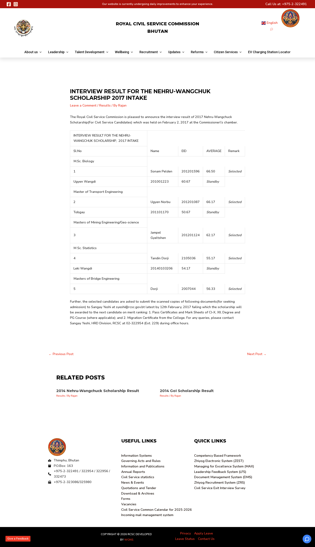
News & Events (132, 482)
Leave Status (185, 539)
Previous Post (60, 354)
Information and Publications (142, 466)
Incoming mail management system (147, 515)
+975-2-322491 (294, 4)
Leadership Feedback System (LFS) (220, 472)
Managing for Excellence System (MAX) (224, 466)
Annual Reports (133, 472)
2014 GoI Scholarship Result (187, 391)
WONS (128, 540)
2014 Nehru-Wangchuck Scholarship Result (97, 391)
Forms (125, 499)
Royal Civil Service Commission (157, 23)
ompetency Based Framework (217, 455)
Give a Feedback (18, 538)
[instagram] (15, 4)
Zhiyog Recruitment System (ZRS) (219, 482)
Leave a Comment (83, 105)
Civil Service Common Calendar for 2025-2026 (156, 509)
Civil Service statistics (137, 477)
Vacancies (128, 504)
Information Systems (136, 455)
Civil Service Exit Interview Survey (219, 488)
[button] (33, 52)
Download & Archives (137, 493)
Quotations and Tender (138, 488)
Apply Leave (203, 533)
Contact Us (206, 539)
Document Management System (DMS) (223, 477)
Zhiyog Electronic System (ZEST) (219, 461)
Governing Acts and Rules (141, 461)
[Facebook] (8, 4)
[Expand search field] (271, 29)
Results (105, 105)
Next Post (257, 354)
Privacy (185, 533)
